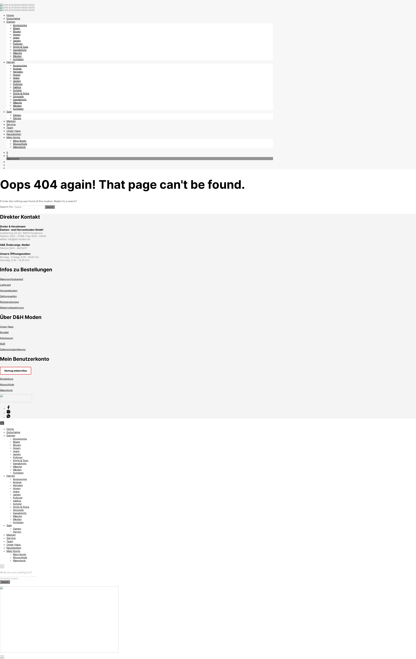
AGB (2, 343)
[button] (7, 152)
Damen (10, 21)
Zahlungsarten (8, 296)
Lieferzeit (5, 284)
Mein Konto (13, 137)
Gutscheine (13, 18)
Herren (10, 62)
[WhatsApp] (8, 417)
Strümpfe (18, 96)
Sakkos (17, 86)
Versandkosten (8, 290)
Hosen (16, 34)
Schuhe (17, 90)
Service (11, 124)
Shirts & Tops (20, 46)
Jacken (17, 40)
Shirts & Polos (21, 93)
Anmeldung (6, 378)
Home (10, 15)
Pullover (18, 43)
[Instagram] (8, 412)
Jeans (16, 37)
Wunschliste (20, 143)
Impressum (6, 337)
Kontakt (4, 332)
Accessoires (20, 24)
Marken (11, 121)
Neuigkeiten (13, 134)
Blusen (17, 31)
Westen (17, 55)
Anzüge (17, 68)
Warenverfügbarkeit (11, 279)
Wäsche (17, 52)
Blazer (16, 28)
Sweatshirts (19, 49)
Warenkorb (19, 146)
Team (9, 127)
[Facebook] (8, 408)
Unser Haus (13, 130)
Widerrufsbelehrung (12, 307)
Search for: (6, 206)
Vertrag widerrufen (15, 370)
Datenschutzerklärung (13, 349)
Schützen (18, 58)
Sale (9, 111)
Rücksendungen (9, 301)
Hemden (18, 71)
